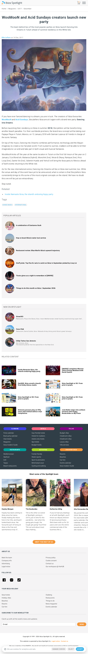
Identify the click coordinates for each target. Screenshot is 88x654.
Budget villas (64, 433)
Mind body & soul (38, 463)
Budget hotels (36, 445)
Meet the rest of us (44, 542)
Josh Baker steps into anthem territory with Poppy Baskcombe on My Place (73, 411)
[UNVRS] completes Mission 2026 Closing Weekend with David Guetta (73, 370)
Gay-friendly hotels (38, 433)
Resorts (62, 454)
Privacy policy (50, 557)
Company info (7, 560)
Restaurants (50, 598)
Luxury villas (64, 442)
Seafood (6, 457)
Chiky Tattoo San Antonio (26, 341)
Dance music (7, 205)
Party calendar (8, 433)
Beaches (63, 457)
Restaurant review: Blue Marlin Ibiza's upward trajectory (38, 250)
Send (82, 624)
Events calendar (65, 463)
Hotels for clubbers (38, 436)
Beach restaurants (10, 466)
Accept (80, 649)
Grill (4, 460)
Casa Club (20, 329)
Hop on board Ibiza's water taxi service (31, 238)
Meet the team (7, 557)
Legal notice (6, 566)
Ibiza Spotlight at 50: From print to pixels (72, 384)
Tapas (5, 463)
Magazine (12, 9)
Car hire (62, 460)
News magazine (51, 604)
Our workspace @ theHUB (55, 566)
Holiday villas (6, 598)
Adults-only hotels (38, 439)
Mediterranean (8, 454)
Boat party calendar (10, 436)
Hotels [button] (43, 428)
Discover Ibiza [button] (71, 450)
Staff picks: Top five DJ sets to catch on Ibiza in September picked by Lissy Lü (46, 263)
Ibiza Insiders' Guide (10, 445)
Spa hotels (35, 442)
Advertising (6, 563)
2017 (20, 9)
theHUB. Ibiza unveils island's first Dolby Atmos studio (29, 384)
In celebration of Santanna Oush (28, 225)
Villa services (64, 445)
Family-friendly (37, 454)
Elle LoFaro (6, 37)
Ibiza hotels (6, 595)
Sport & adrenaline (38, 460)
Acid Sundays (21, 119)
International (20, 205)
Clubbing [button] (15, 428)
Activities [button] (43, 450)
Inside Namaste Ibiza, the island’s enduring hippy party (29, 194)
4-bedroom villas (66, 439)
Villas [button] (71, 428)
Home (4, 9)
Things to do (50, 601)
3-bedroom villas (66, 436)
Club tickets (7, 439)
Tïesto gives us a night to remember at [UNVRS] (34, 275)
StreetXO (19, 316)
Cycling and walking (39, 466)
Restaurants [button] (15, 450)
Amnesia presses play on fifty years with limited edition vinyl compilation (30, 411)
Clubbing (49, 595)
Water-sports (36, 457)
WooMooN (6, 119)
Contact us (50, 563)
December (28, 9)
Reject (71, 649)
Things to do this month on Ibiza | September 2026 (35, 288)
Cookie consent (51, 560)
